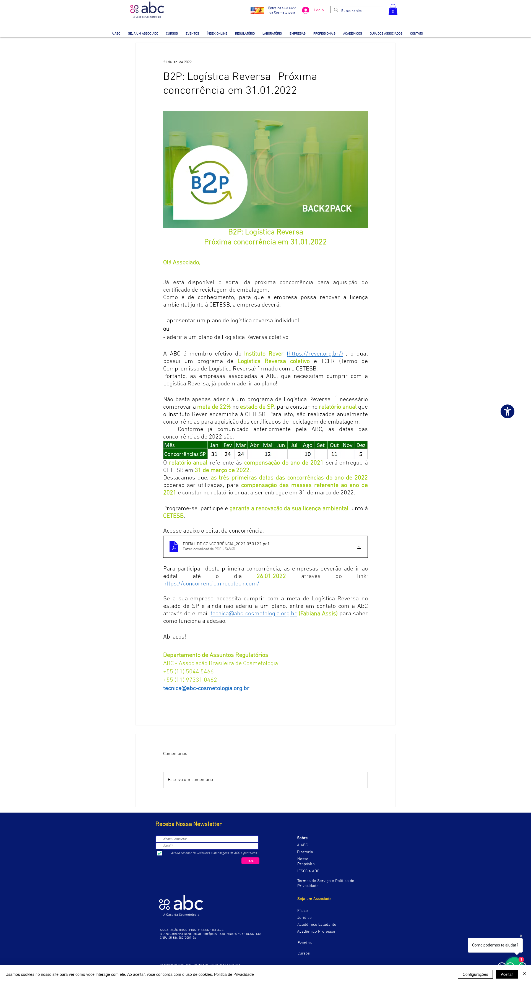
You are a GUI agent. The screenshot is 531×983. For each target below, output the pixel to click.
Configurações (475, 974)
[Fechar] (524, 974)
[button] (393, 9)
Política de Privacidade (234, 974)
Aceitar (507, 974)
